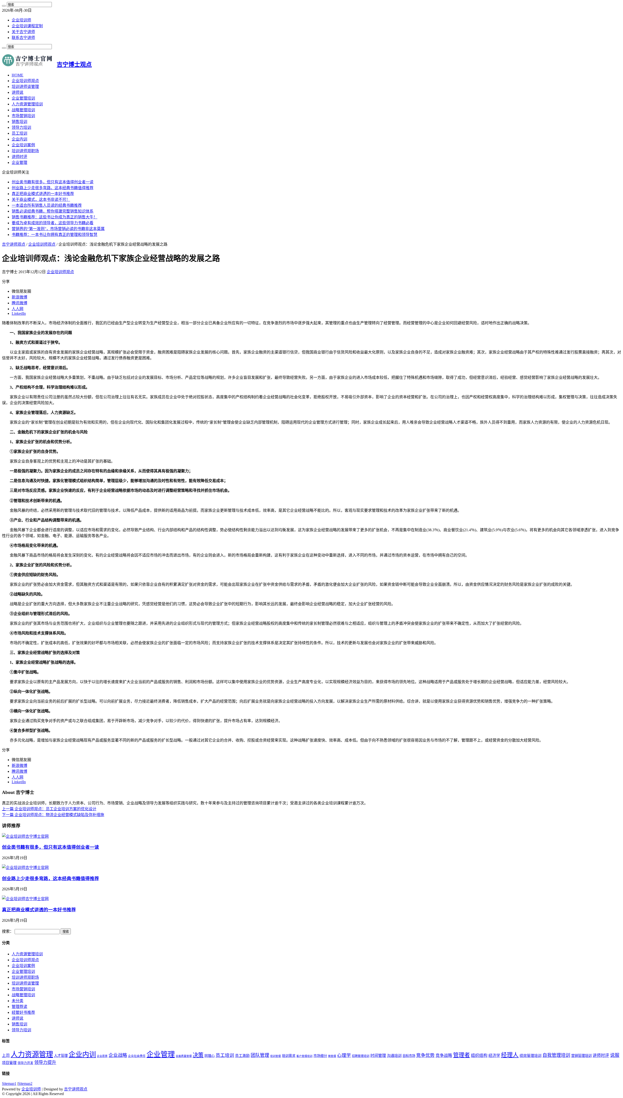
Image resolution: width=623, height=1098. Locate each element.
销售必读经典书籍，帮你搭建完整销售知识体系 (52, 211)
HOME (17, 75)
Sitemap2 (25, 1083)
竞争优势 (425, 1055)
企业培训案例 (23, 145)
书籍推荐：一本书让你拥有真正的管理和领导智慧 (54, 235)
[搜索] (4, 6)
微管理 (332, 1056)
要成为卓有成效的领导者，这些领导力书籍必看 (52, 223)
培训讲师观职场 (25, 151)
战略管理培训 (23, 110)
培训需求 (288, 1056)
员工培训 (19, 133)
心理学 (344, 1055)
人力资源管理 (32, 1054)
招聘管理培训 (360, 1056)
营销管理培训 (581, 1056)
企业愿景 (102, 1056)
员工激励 (242, 1056)
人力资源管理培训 (27, 104)
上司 (6, 1055)
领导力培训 (21, 127)
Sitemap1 (9, 1083)
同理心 (209, 1056)
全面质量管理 (184, 1056)
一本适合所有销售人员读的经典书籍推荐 (47, 205)
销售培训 (19, 122)
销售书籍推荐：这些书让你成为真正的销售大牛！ (54, 217)
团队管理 (260, 1055)
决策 (198, 1055)
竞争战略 (444, 1055)
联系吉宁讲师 (23, 38)
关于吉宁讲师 (23, 32)
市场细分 (320, 1056)
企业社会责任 (137, 1056)
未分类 (17, 1001)
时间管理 (378, 1055)
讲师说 (17, 92)
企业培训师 (21, 20)
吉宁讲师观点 (13, 244)
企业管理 (19, 162)
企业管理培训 (23, 98)
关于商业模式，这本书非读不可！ (41, 199)
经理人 (510, 1055)
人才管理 (61, 1056)
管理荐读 (19, 1007)
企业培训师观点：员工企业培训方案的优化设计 (49, 809)
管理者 (461, 1055)
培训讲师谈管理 (25, 86)
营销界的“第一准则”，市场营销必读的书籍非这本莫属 (58, 229)
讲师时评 (19, 157)
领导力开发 (25, 1063)
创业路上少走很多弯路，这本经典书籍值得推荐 (52, 188)
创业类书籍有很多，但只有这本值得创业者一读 (52, 182)
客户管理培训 (304, 1056)
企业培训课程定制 (27, 26)
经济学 (494, 1055)
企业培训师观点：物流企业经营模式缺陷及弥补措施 (53, 815)
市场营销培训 (23, 116)
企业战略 (118, 1055)
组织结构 (479, 1055)
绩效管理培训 (530, 1056)
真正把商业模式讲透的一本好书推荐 (43, 194)
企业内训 (19, 139)
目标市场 (409, 1056)
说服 (614, 1055)
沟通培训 (394, 1055)
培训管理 (275, 1056)
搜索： (8, 931)
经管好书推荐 (23, 1012)
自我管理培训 (556, 1055)
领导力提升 (45, 1062)
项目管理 (9, 1063)
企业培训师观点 (25, 81)
